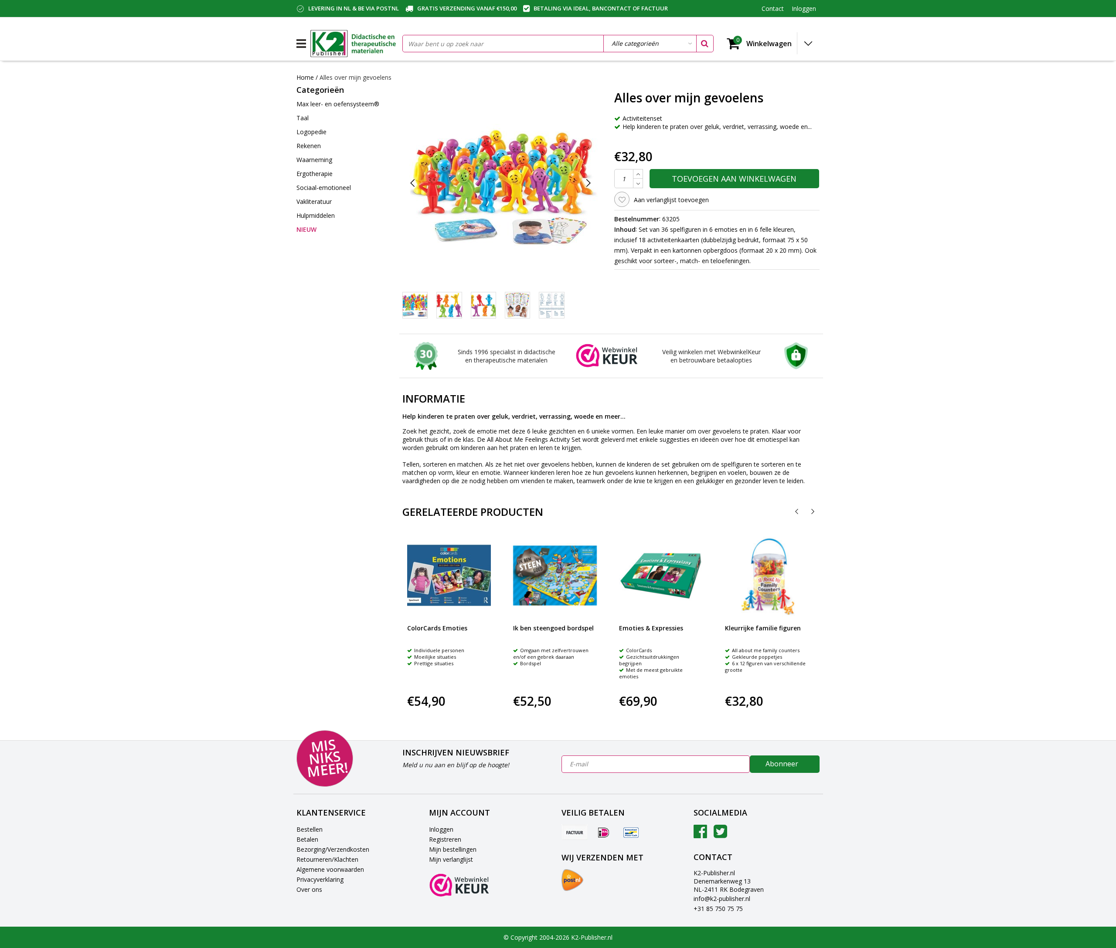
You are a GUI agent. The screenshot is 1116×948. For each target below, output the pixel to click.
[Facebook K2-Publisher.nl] (700, 834)
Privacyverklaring (320, 879)
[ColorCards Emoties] (449, 575)
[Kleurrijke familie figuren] (767, 575)
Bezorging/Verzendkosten (332, 849)
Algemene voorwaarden (330, 869)
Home (305, 77)
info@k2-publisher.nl (722, 898)
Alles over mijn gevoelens (355, 77)
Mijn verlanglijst (451, 859)
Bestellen (309, 829)
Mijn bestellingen (452, 849)
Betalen (307, 839)
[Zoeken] (704, 43)
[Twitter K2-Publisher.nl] (720, 834)
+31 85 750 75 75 (718, 908)
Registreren (445, 839)
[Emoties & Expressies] (661, 575)
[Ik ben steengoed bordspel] (555, 575)
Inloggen (441, 829)
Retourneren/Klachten (327, 859)
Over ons (309, 889)
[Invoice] (574, 832)
